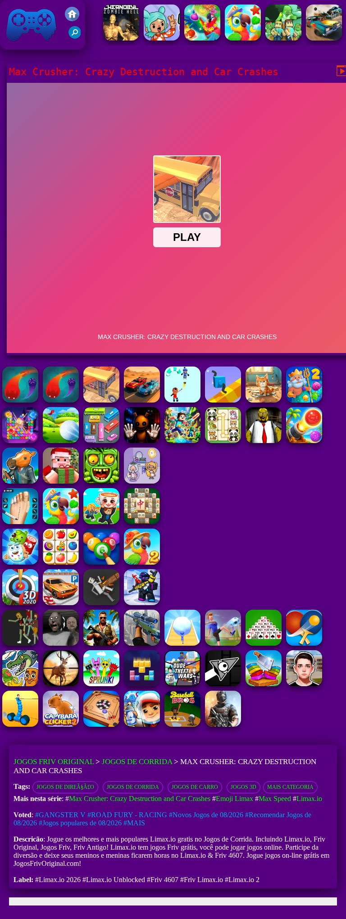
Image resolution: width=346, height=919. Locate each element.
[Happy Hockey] (182, 400)
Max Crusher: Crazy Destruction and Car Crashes (139, 798)
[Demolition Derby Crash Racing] (324, 38)
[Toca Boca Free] (162, 38)
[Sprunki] (101, 684)
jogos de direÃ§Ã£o (65, 787)
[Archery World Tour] (20, 603)
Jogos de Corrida (137, 761)
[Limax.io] (61, 400)
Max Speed (275, 798)
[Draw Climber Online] (223, 400)
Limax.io (309, 798)
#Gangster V (60, 815)
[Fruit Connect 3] (61, 562)
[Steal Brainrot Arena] (101, 521)
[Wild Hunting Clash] (61, 684)
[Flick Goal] (223, 643)
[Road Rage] (20, 643)
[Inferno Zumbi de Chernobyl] (121, 38)
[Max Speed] (142, 400)
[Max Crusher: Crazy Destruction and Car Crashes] (101, 400)
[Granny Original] (61, 643)
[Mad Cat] (264, 400)
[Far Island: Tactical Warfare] (101, 643)
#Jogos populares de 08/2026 (80, 823)
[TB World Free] (142, 481)
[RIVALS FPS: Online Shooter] (142, 603)
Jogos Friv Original (54, 761)
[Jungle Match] (202, 38)
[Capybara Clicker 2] (61, 724)
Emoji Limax (234, 798)
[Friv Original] (72, 19)
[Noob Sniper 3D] (142, 643)
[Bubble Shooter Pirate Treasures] (304, 440)
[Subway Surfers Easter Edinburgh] (142, 724)
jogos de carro (195, 787)
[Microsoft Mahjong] (142, 521)
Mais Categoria (290, 787)
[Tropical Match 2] (142, 562)
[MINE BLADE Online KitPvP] (182, 440)
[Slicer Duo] (264, 684)
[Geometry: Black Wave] (223, 684)
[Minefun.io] (283, 38)
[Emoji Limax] (20, 400)
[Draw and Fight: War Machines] (20, 724)
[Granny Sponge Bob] (264, 440)
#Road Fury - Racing (127, 815)
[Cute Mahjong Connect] (223, 440)
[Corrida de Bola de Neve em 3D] (182, 643)
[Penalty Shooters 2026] (20, 521)
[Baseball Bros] (182, 724)
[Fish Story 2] (304, 400)
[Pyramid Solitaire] (264, 643)
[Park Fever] (101, 440)
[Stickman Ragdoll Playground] (101, 603)
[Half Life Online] (223, 724)
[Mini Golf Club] (61, 440)
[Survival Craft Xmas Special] (61, 481)
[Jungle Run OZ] (101, 481)
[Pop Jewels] (20, 440)
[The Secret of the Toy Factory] (142, 440)
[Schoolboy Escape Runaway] (304, 684)
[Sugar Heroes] (20, 562)
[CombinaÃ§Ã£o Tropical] (243, 38)
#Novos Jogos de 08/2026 (206, 815)
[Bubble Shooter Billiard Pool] (101, 562)
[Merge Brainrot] (20, 684)
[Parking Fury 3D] (61, 603)
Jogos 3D (243, 787)
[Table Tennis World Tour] (304, 643)
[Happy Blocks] (142, 684)
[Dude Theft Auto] (182, 684)
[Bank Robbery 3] (20, 481)
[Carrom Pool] (101, 724)
